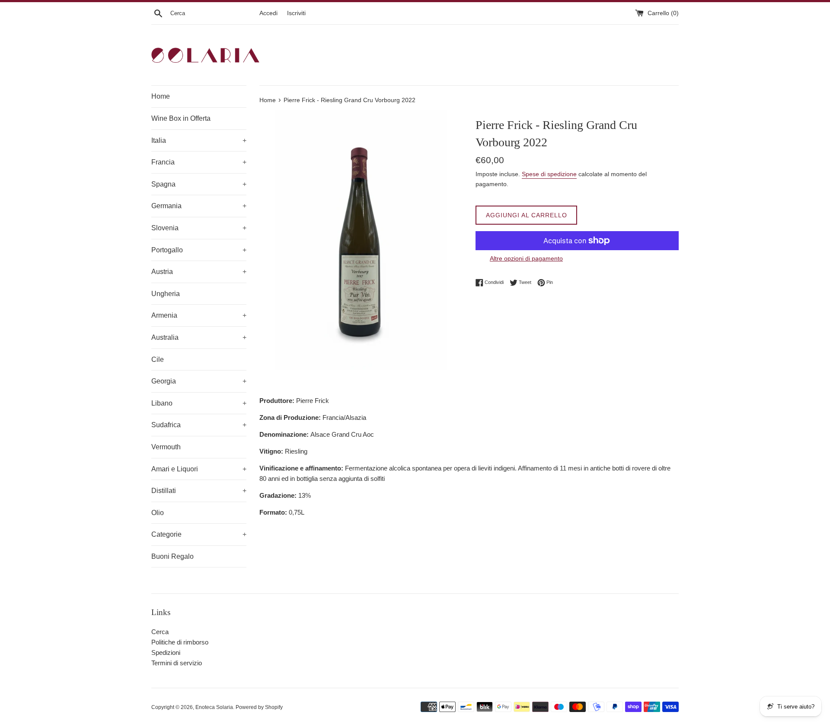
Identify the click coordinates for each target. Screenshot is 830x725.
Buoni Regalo (172, 556)
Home (160, 96)
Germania (198, 205)
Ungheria (165, 293)
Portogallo (198, 250)
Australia (198, 337)
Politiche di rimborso (179, 642)
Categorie (198, 534)
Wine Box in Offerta (181, 118)
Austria (198, 271)
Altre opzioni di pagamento (526, 258)
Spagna (198, 184)
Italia (198, 140)
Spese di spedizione (549, 174)
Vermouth (166, 447)
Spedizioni (165, 652)
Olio (157, 512)
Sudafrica (198, 425)
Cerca (160, 631)
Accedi (268, 13)
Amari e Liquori (198, 469)
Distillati (198, 490)
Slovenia (198, 228)
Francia (198, 162)
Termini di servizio (176, 663)
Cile (157, 359)
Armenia (198, 315)
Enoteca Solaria (214, 707)
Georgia (198, 381)
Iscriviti (296, 13)
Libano (198, 403)
